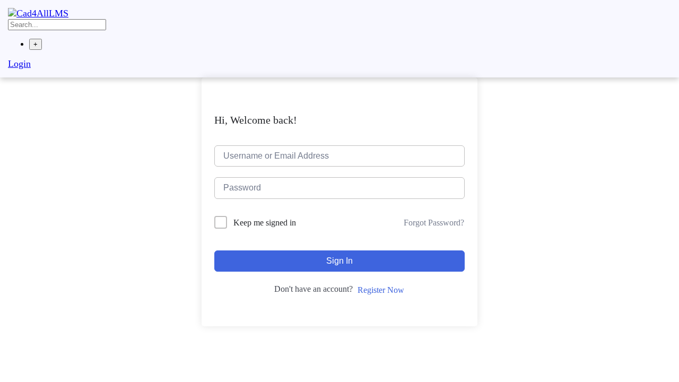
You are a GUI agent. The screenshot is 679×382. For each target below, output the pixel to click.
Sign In (339, 260)
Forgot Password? (434, 222)
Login (19, 63)
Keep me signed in (264, 222)
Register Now (381, 289)
